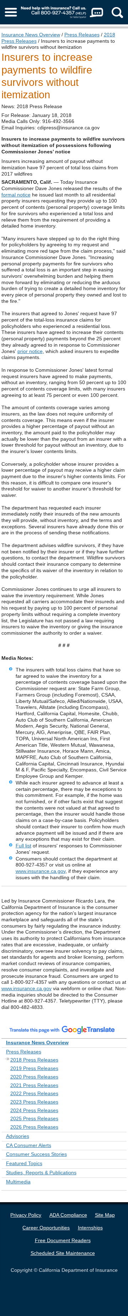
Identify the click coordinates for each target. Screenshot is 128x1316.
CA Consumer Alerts (28, 1145)
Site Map (105, 1215)
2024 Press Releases (34, 1110)
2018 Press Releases (34, 1060)
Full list (23, 845)
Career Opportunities (46, 1227)
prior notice (30, 351)
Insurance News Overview (30, 34)
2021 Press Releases (34, 1085)
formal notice (16, 195)
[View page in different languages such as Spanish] (62, 1030)
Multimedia (18, 1182)
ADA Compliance (68, 1215)
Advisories (17, 1136)
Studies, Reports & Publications (41, 1172)
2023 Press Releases (34, 1102)
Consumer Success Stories (36, 1154)
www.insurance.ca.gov (40, 871)
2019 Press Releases (34, 1068)
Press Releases (82, 34)
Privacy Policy (25, 1215)
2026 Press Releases (34, 1127)
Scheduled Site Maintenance (63, 1253)
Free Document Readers (63, 1240)
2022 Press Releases (34, 1093)
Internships (90, 1227)
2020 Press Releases (34, 1077)
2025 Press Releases (34, 1118)
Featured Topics (24, 1163)
